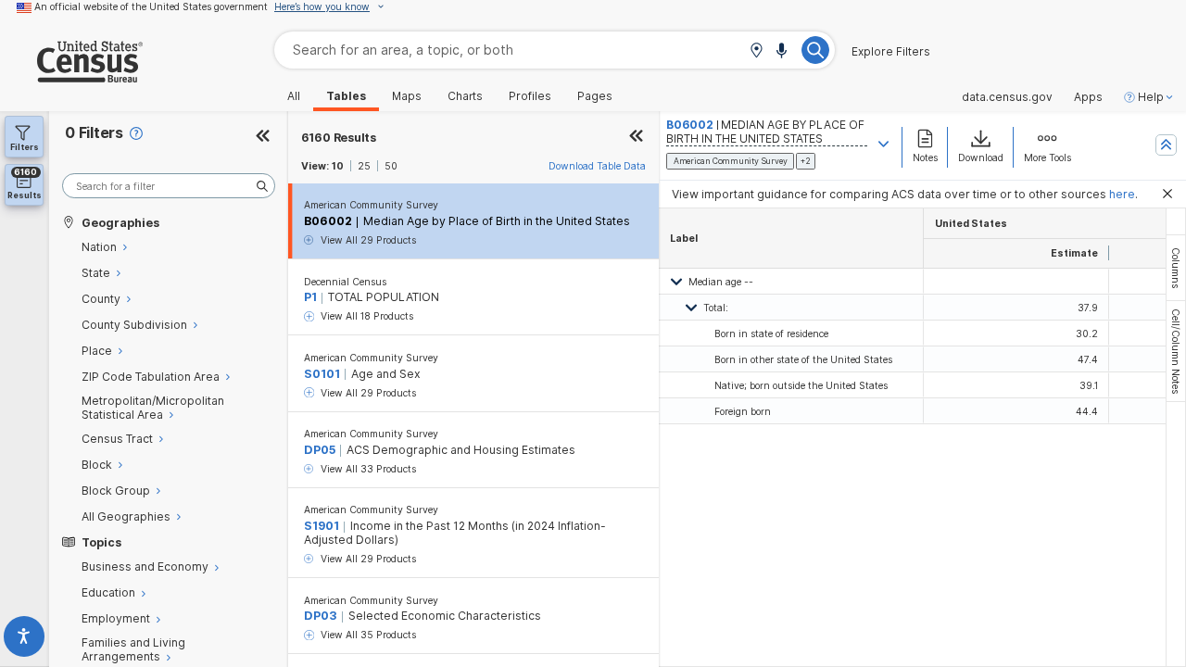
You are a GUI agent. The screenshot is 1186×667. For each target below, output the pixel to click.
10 (338, 165)
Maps (407, 96)
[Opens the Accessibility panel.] (24, 639)
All (293, 96)
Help (1151, 97)
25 (364, 165)
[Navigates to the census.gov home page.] (71, 75)
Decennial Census (345, 281)
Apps (1088, 97)
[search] (168, 185)
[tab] (1176, 267)
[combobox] (554, 49)
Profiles (530, 96)
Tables (346, 96)
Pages (594, 96)
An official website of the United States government (151, 6)
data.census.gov (1007, 97)
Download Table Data (597, 165)
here (1122, 194)
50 (391, 165)
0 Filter (94, 133)
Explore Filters (891, 51)
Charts (465, 96)
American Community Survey (371, 204)
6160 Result (338, 138)
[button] (756, 51)
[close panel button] (637, 137)
